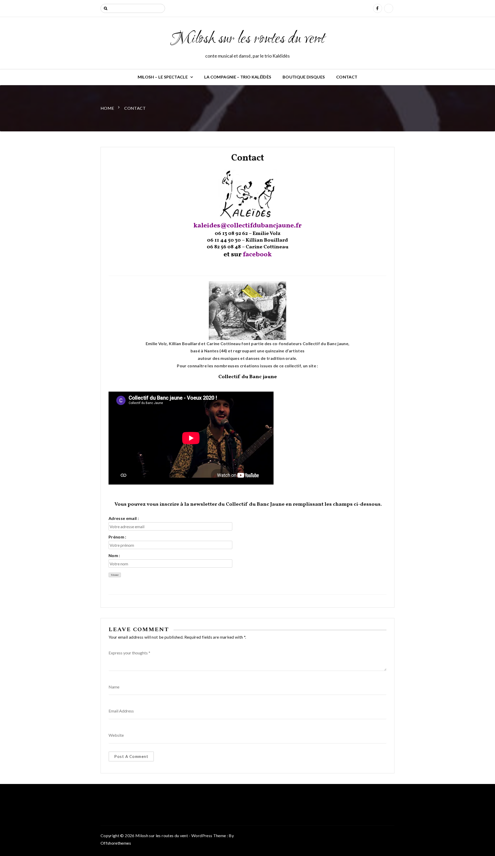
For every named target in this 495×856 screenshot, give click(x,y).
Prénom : (117, 536)
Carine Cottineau (267, 247)
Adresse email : (124, 518)
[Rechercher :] (133, 8)
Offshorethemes (116, 843)
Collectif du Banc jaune (247, 377)
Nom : (114, 555)
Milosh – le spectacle (163, 76)
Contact (346, 76)
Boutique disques (304, 76)
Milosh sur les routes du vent (247, 39)
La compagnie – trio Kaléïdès (237, 76)
